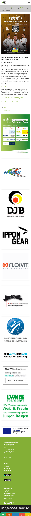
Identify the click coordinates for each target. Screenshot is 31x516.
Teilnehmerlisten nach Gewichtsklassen (12, 97)
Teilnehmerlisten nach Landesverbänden (12, 99)
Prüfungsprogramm (9, 493)
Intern (6, 463)
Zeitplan (6, 109)
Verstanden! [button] (15, 513)
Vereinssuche (8, 488)
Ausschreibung (5, 86)
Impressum (7, 468)
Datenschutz (7, 470)
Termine (6, 490)
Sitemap (6, 466)
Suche (5, 465)
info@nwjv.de (12, 453)
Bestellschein (8, 498)
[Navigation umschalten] (29, 2)
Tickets (5, 107)
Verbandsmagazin (9, 495)
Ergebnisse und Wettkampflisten (10, 102)
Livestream (7, 111)
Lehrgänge (7, 492)
